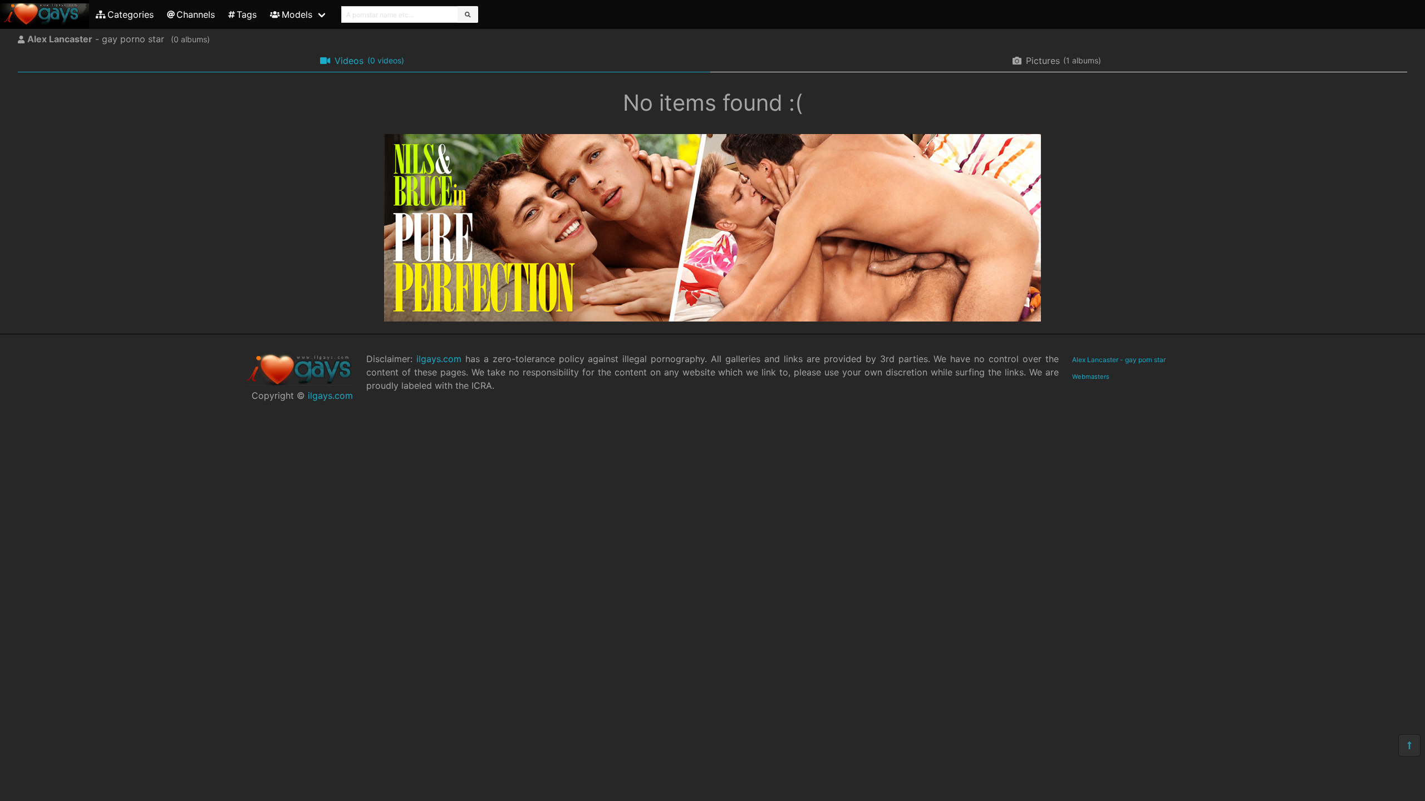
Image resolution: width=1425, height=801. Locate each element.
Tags (247, 14)
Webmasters (1090, 376)
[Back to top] (1409, 745)
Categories (130, 14)
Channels (195, 14)
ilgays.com (330, 395)
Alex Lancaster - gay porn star (1119, 359)
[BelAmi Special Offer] (712, 318)
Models (297, 14)
